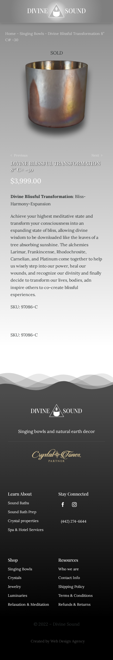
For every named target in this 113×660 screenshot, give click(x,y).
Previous (21, 155)
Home (10, 33)
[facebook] (62, 504)
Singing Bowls (32, 33)
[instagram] (74, 504)
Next (95, 155)
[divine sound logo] (56, 406)
